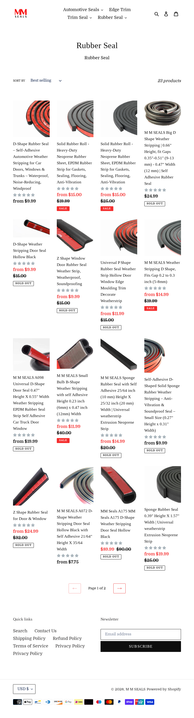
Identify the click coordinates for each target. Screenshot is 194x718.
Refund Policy (67, 638)
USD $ (23, 689)
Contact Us (46, 631)
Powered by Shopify (164, 689)
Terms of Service (30, 646)
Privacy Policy (70, 646)
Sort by (19, 80)
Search (20, 631)
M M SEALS (136, 689)
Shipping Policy (29, 638)
